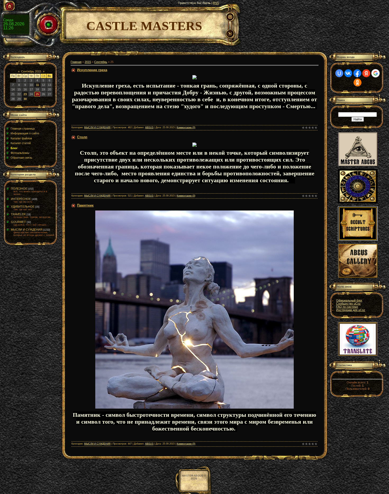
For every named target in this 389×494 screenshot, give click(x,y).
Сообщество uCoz (348, 303)
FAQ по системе (347, 306)
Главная (76, 61)
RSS (216, 2)
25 (37, 94)
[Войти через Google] (375, 73)
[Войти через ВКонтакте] (348, 73)
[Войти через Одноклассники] (357, 82)
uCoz (194, 484)
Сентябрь (100, 61)
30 (25, 98)
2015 (88, 61)
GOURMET (18, 221)
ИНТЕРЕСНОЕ (21, 198)
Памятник (85, 205)
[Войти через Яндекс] (366, 73)
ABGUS (149, 127)
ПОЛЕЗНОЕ (19, 188)
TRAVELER (18, 214)
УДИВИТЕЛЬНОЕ (22, 206)
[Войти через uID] (339, 73)
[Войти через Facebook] (357, 73)
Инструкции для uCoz (350, 310)
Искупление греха (92, 70)
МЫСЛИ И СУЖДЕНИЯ (26, 229)
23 (25, 94)
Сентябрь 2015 (31, 71)
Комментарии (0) (186, 127)
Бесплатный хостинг (194, 481)
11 (37, 84)
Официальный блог (349, 300)
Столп (82, 137)
